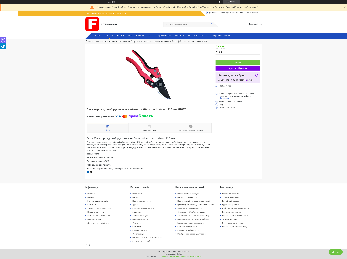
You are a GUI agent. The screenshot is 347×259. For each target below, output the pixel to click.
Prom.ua (187, 251)
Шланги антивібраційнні (188, 230)
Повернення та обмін (220, 36)
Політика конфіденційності (191, 256)
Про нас (90, 197)
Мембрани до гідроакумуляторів (191, 234)
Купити (238, 62)
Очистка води (138, 234)
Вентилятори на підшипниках (235, 215)
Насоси (135, 197)
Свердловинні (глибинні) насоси (191, 212)
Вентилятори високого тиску (234, 226)
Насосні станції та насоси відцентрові (193, 201)
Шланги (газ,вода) (140, 230)
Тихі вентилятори (229, 219)
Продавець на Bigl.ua (173, 254)
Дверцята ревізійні (230, 197)
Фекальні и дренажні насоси (189, 208)
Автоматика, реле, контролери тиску (193, 215)
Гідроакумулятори (140, 219)
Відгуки (120, 36)
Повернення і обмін (95, 212)
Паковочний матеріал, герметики (147, 237)
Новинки (140, 36)
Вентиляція (137, 226)
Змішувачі (136, 212)
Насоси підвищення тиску (188, 197)
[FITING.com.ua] (92, 24)
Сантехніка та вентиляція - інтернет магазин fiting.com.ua (115, 41)
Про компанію (164, 36)
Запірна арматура (140, 215)
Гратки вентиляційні (231, 193)
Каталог (109, 36)
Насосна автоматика (141, 201)
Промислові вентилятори (233, 223)
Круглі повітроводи (230, 204)
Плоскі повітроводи (230, 201)
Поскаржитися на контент (168, 256)
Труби (135, 204)
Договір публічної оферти (98, 223)
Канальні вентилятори (232, 212)
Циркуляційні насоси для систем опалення (195, 204)
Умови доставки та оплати (99, 208)
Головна (97, 36)
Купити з (233, 68)
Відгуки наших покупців (97, 201)
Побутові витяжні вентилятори (235, 208)
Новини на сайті (94, 219)
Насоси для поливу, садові (188, 193)
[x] (91, 172)
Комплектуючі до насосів (143, 208)
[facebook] (88, 172)
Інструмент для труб (141, 241)
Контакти (179, 36)
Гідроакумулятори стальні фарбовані (193, 219)
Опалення (136, 223)
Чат (337, 252)
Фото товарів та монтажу (98, 215)
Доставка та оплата (197, 36)
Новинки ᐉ (137, 193)
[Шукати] (211, 24)
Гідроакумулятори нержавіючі (190, 223)
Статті (151, 36)
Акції (130, 36)
